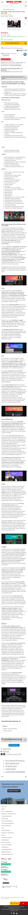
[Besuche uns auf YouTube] (17, 913)
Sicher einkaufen (5, 842)
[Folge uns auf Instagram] (14, 913)
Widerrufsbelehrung (13, 908)
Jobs (2, 828)
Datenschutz (21, 906)
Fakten (3, 809)
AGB (18, 908)
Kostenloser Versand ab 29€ (8, 813)
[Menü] (11, 858)
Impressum (16, 906)
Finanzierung (4, 818)
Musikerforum (6, 906)
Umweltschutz (5, 847)
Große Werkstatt (5, 830)
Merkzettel (6, 751)
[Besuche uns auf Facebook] (11, 913)
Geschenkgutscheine (6, 849)
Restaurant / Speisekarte (7, 832)
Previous (3, 23)
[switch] (9, 859)
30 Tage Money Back (6, 816)
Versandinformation (6, 837)
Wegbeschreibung (6, 852)
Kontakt (11, 906)
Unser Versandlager (6, 844)
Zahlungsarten (5, 840)
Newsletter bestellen (13, 790)
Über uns (3, 806)
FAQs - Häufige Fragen (7, 811)
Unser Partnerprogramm (7, 823)
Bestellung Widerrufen (7, 854)
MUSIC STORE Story (6, 825)
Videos (3, 835)
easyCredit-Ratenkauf (6, 821)
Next (25, 23)
